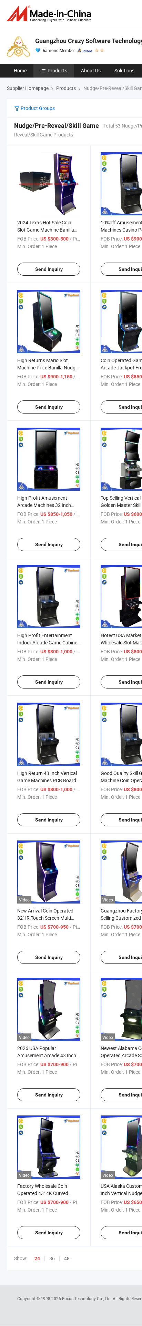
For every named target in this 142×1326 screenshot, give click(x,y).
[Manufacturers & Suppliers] (50, 14)
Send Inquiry (49, 269)
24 (37, 1258)
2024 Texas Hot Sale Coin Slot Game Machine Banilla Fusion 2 (45, 229)
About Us (91, 70)
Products (57, 70)
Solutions (124, 70)
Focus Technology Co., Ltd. (87, 1298)
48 (67, 1258)
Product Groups (37, 108)
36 (52, 1258)
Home (20, 70)
